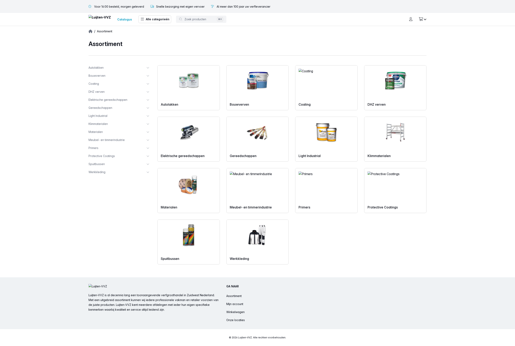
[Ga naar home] (100, 19)
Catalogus (124, 19)
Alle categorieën (157, 19)
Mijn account (234, 304)
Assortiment (234, 296)
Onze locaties (235, 320)
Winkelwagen (235, 312)
